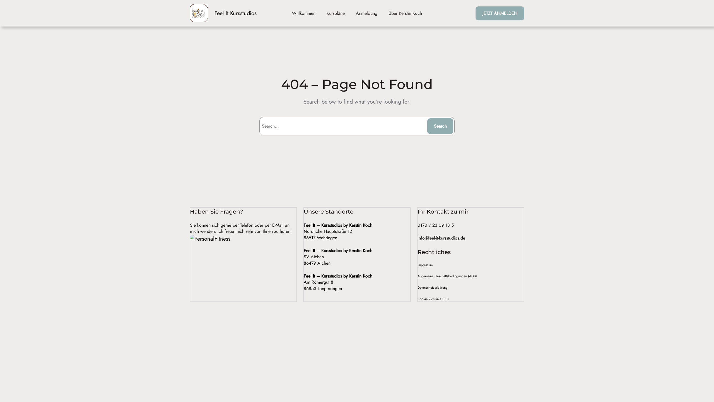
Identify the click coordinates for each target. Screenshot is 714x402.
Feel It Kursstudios (235, 13)
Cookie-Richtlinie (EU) (433, 299)
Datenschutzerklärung (433, 287)
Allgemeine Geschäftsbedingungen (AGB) (447, 276)
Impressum (425, 264)
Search (440, 126)
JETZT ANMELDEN (500, 13)
